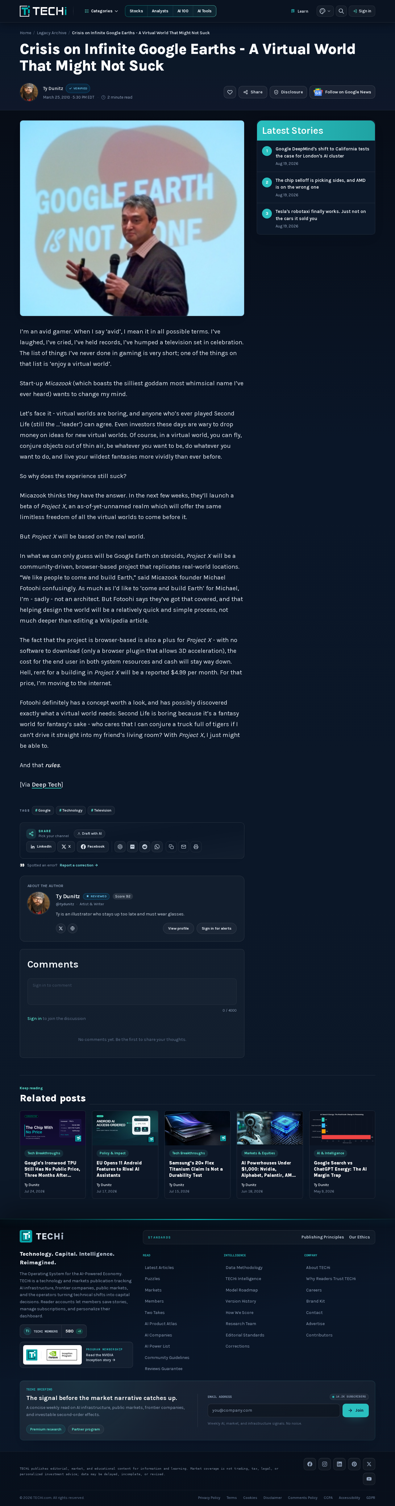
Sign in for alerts (216, 928)
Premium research (45, 1429)
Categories (102, 11)
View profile (178, 928)
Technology (70, 810)
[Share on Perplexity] (132, 846)
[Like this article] (230, 92)
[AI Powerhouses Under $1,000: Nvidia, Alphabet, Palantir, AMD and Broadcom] (269, 1128)
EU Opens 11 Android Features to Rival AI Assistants (119, 1169)
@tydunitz (65, 904)
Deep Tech (46, 784)
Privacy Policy (209, 1497)
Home (25, 32)
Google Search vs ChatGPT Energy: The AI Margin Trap (340, 1169)
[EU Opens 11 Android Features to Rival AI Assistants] (125, 1128)
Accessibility (349, 1497)
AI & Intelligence (330, 1153)
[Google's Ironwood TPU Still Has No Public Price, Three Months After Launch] (52, 1128)
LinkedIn (44, 846)
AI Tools (205, 11)
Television (101, 810)
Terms (232, 1497)
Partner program (86, 1429)
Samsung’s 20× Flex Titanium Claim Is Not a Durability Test (196, 1169)
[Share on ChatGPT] (120, 846)
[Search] (341, 11)
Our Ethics (359, 1237)
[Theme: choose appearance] (325, 11)
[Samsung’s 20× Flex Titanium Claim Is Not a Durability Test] (197, 1128)
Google (43, 810)
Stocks (136, 11)
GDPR (370, 1497)
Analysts (160, 11)
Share (257, 92)
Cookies (250, 1497)
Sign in (365, 11)
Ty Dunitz (53, 88)
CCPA (328, 1497)
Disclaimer (273, 1497)
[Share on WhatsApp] (157, 846)
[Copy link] (171, 846)
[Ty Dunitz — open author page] (29, 92)
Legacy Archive (51, 32)
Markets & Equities (259, 1153)
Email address (220, 1397)
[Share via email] (183, 846)
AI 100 (183, 11)
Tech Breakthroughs (43, 1153)
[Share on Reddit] (144, 846)
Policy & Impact (113, 1153)
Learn (302, 11)
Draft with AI (92, 834)
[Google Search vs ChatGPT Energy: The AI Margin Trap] (342, 1128)
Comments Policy (303, 1497)
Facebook (96, 846)
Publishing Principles (322, 1237)
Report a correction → (79, 865)
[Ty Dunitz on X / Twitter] (61, 928)
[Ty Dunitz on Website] (72, 928)
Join (359, 1410)
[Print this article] (196, 846)
